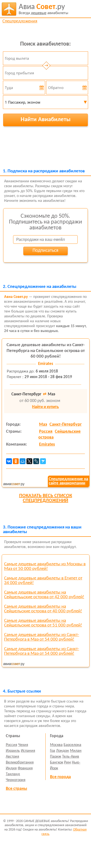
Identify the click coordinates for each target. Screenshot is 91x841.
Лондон (62, 751)
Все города (60, 777)
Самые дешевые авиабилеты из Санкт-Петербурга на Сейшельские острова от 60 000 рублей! (46, 351)
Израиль (13, 751)
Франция (25, 768)
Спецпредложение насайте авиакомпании (68, 481)
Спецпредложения (19, 21)
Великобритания (20, 762)
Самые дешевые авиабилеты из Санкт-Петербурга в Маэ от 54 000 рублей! (41, 637)
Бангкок (56, 762)
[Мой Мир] (22, 461)
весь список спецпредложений (45, 498)
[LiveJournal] (36, 461)
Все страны (16, 788)
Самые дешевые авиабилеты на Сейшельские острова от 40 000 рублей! (43, 609)
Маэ (43, 424)
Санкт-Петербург (66, 424)
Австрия (12, 757)
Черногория (15, 780)
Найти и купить (45, 407)
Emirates (47, 444)
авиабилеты (43, 9)
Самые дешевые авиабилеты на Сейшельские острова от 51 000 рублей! (43, 623)
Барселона (72, 745)
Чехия (23, 745)
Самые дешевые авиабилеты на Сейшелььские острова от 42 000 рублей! (44, 594)
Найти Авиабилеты (46, 120)
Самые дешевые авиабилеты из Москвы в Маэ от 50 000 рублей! (45, 566)
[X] (29, 461)
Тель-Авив (70, 757)
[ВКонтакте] (9, 461)
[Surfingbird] (43, 461)
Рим (67, 762)
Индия (11, 768)
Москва (56, 745)
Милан (76, 751)
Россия (45, 431)
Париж (55, 757)
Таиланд (13, 774)
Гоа (52, 751)
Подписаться (45, 250)
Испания (28, 751)
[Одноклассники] (16, 461)
